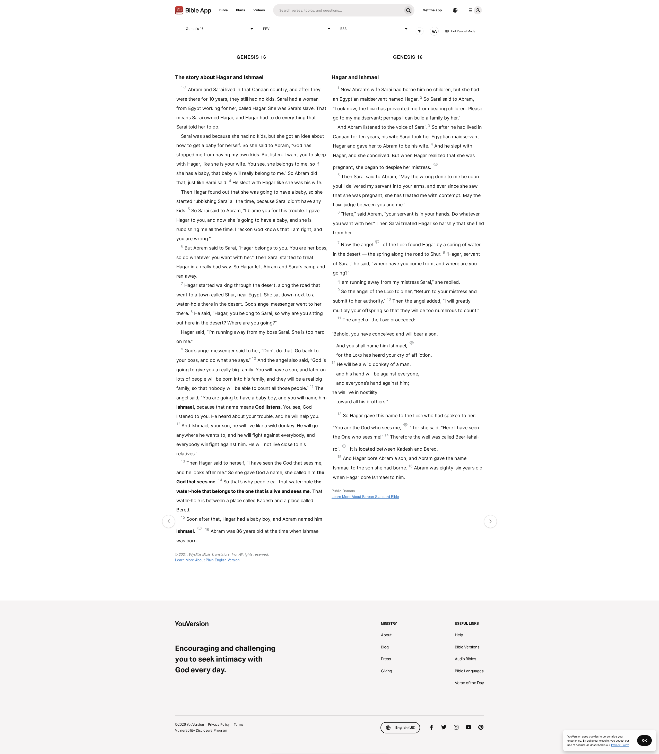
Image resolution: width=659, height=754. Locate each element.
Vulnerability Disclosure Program (201, 730)
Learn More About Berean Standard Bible (365, 496)
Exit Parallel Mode (463, 31)
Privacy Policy (219, 724)
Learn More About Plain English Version (207, 559)
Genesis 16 (195, 29)
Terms (239, 724)
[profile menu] (474, 10)
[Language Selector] (455, 10)
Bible (223, 10)
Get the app (432, 10)
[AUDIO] (419, 31)
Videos (259, 10)
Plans (240, 10)
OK (644, 740)
